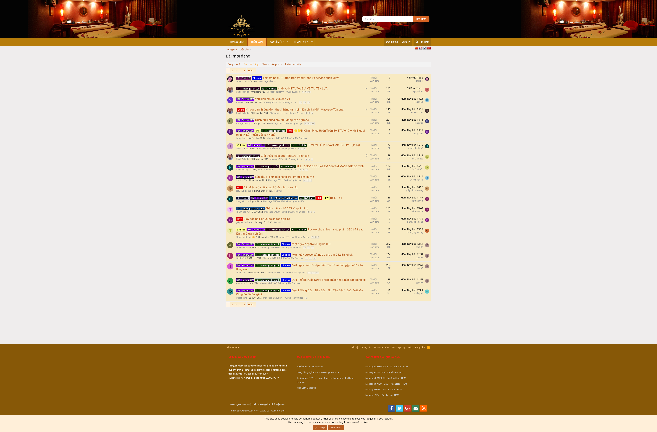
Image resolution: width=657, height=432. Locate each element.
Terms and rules (381, 347)
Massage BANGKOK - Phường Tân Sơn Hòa (287, 138)
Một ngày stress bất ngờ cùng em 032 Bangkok (322, 254)
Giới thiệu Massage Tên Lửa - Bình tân (285, 155)
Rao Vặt (278, 191)
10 (309, 92)
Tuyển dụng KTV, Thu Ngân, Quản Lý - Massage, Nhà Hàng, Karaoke (325, 380)
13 (308, 248)
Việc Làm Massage (306, 387)
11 (313, 123)
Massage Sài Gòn (267, 81)
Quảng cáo (366, 347)
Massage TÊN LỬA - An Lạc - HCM (382, 395)
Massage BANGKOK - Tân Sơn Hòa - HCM (385, 378)
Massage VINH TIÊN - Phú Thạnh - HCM (384, 372)
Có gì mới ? (277, 41)
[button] (287, 42)
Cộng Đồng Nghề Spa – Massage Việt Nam (318, 372)
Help (410, 347)
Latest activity (293, 64)
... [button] (240, 70)
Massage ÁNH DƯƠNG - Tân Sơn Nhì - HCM (386, 366)
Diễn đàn (257, 41)
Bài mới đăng (251, 64)
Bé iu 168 (336, 197)
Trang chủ (237, 41)
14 (301, 102)
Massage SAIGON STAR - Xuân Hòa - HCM (386, 384)
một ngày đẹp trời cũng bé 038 (311, 244)
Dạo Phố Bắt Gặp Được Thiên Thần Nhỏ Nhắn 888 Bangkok (329, 279)
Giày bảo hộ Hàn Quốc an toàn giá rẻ (266, 219)
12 (305, 248)
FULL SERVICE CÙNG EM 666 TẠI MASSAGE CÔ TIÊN (330, 166)
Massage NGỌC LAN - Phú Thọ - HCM (383, 389)
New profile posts (272, 64)
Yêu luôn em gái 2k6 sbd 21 (272, 99)
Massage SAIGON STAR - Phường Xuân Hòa (283, 201)
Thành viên (301, 41)
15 (305, 102)
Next (250, 70)
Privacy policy (398, 347)
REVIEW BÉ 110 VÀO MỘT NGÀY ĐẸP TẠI (334, 145)
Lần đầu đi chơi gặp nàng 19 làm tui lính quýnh (284, 176)
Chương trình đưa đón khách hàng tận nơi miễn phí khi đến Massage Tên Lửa (295, 109)
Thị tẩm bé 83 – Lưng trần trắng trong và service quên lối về (301, 78)
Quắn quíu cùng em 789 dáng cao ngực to (282, 120)
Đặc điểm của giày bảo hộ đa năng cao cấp (270, 187)
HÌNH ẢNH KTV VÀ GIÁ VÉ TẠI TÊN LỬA (302, 88)
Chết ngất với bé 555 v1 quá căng (286, 208)
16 (308, 102)
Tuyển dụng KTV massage (310, 366)
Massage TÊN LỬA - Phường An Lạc (283, 92)
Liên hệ (354, 347)
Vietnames (235, 347)
